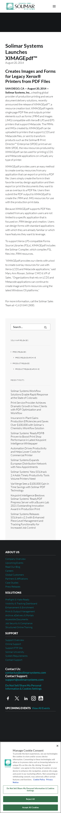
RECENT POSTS (17, 380)
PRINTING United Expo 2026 (22, 728)
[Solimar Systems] (20, 6)
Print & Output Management (20, 611)
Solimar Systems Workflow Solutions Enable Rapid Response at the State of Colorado (29, 394)
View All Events (41, 708)
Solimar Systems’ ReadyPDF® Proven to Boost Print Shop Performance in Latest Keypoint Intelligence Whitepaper (28, 438)
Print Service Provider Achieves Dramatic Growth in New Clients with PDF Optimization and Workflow (29, 407)
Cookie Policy (39, 779)
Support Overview (14, 640)
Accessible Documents (16, 619)
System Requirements (16, 655)
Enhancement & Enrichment (19, 607)
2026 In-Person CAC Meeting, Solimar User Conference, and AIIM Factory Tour (30, 738)
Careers (9, 570)
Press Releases (19, 352)
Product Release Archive (27, 369)
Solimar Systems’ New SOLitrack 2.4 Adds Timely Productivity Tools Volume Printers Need (30, 475)
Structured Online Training (18, 627)
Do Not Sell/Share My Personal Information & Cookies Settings (23, 687)
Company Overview (15, 558)
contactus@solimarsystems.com (25, 672)
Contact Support (13, 659)
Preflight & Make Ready (17, 599)
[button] (54, 6)
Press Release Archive (25, 358)
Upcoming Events (14, 562)
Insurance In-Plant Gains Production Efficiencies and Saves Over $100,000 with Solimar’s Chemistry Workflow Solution (29, 423)
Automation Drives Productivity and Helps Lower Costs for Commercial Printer (28, 452)
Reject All (30, 799)
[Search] (30, 327)
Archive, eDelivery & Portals (19, 615)
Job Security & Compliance (18, 623)
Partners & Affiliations (16, 578)
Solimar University (14, 651)
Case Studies (11, 582)
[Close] (57, 746)
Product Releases (21, 363)
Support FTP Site (14, 647)
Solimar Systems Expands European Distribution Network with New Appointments (29, 463)
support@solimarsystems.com (24, 679)
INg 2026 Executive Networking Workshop (29, 718)
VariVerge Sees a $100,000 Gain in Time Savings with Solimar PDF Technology (30, 487)
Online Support (13, 644)
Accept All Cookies (30, 807)
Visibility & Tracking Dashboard (21, 603)
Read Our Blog (12, 566)
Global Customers (14, 574)
